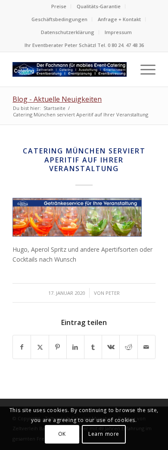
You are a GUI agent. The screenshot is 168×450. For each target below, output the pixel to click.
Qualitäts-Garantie (99, 6)
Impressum (118, 32)
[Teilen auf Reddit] (128, 347)
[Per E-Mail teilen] (146, 347)
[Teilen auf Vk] (110, 347)
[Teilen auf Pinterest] (57, 347)
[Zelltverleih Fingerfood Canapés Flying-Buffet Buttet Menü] (69, 69)
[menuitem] (59, 6)
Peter (113, 293)
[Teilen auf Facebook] (22, 347)
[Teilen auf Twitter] (39, 347)
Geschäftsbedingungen (59, 19)
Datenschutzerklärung (67, 32)
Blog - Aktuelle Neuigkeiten (57, 99)
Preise (58, 6)
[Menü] (144, 69)
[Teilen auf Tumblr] (93, 347)
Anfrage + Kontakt (119, 19)
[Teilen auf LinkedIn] (75, 347)
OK (62, 434)
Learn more (103, 434)
